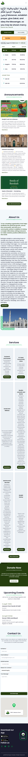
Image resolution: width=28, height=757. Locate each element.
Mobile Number (5, 661)
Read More (5, 130)
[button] (14, 705)
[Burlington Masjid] (3, 3)
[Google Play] (5, 740)
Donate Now (14, 581)
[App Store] (5, 736)
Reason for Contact (6, 667)
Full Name (4, 648)
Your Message (5, 674)
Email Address (5, 655)
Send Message (14, 693)
